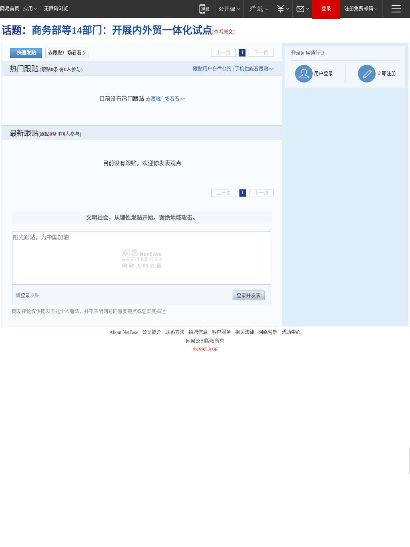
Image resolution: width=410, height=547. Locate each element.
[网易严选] (257, 8)
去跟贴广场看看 (65, 53)
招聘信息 (198, 332)
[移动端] (204, 8)
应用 (28, 9)
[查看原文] (223, 32)
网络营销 (267, 332)
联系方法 (175, 332)
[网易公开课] (229, 8)
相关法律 (244, 332)
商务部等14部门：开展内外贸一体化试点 (122, 30)
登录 (326, 9)
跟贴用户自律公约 (212, 69)
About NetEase (123, 332)
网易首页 (9, 9)
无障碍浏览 (56, 9)
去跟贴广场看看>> (165, 99)
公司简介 (151, 332)
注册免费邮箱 (358, 9)
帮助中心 (291, 332)
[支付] (282, 8)
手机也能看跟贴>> (254, 69)
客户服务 (221, 332)
